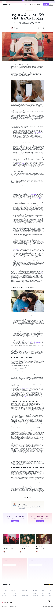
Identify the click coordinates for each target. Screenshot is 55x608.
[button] (26, 4)
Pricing (35, 4)
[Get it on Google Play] (50, 584)
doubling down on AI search (37, 439)
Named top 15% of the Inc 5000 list (28, 0)
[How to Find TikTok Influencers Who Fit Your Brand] (27, 539)
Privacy (52, 606)
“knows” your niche (38, 132)
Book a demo (46, 4)
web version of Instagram (26, 388)
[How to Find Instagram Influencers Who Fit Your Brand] (44, 539)
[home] (6, 4)
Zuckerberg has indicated (29, 396)
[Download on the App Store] (45, 584)
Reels (41, 272)
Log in (51, 4)
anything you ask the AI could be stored (34, 342)
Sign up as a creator (40, 521)
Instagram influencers (32, 194)
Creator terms (45, 606)
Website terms (49, 606)
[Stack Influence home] (6, 584)
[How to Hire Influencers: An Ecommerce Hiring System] (11, 539)
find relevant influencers (21, 163)
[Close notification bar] (54, 0)
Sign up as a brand (15, 521)
